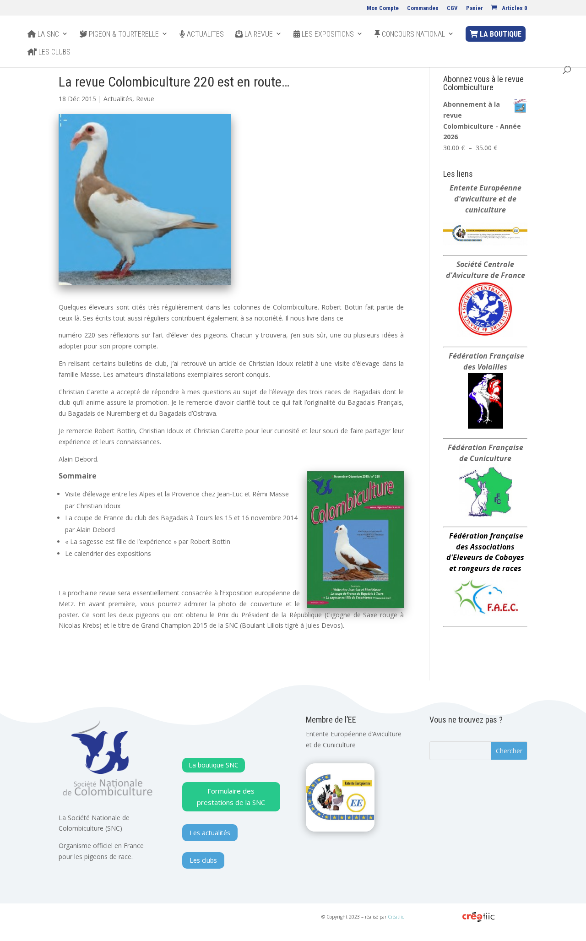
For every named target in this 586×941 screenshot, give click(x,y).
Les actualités (210, 832)
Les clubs (54, 52)
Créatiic (396, 917)
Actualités (117, 98)
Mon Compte (383, 8)
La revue (258, 34)
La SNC (47, 34)
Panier (474, 8)
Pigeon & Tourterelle (123, 34)
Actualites (204, 34)
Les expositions (327, 34)
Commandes (423, 8)
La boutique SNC (214, 765)
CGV (452, 8)
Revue (145, 98)
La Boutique (499, 34)
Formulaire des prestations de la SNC (231, 796)
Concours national (412, 34)
